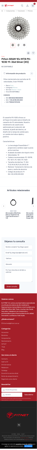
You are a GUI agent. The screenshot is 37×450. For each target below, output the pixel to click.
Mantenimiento (6, 341)
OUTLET (3, 344)
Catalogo (4, 370)
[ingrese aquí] (24, 437)
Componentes (10, 11)
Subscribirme (29, 395)
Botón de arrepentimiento (9, 376)
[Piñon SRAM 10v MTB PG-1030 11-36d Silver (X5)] (12, 45)
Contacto (4, 359)
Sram (11, 85)
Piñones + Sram (16, 90)
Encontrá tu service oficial (9, 373)
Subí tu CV (4, 362)
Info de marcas (6, 365)
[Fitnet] (9, 5)
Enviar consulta (12, 286)
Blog (2, 350)
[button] (22, 5)
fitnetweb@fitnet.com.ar (11, 323)
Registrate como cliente (9, 379)
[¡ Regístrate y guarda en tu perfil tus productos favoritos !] (33, 53)
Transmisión (21, 11)
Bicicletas (4, 335)
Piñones (30, 11)
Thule (3, 347)
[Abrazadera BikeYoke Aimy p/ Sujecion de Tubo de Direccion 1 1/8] (13, 202)
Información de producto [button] (16, 73)
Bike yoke (13, 211)
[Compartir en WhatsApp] (28, 53)
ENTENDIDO (28, 446)
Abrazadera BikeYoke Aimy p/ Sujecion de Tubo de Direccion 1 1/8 (13, 215)
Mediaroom (4, 367)
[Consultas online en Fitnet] (19, 425)
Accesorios (4, 332)
